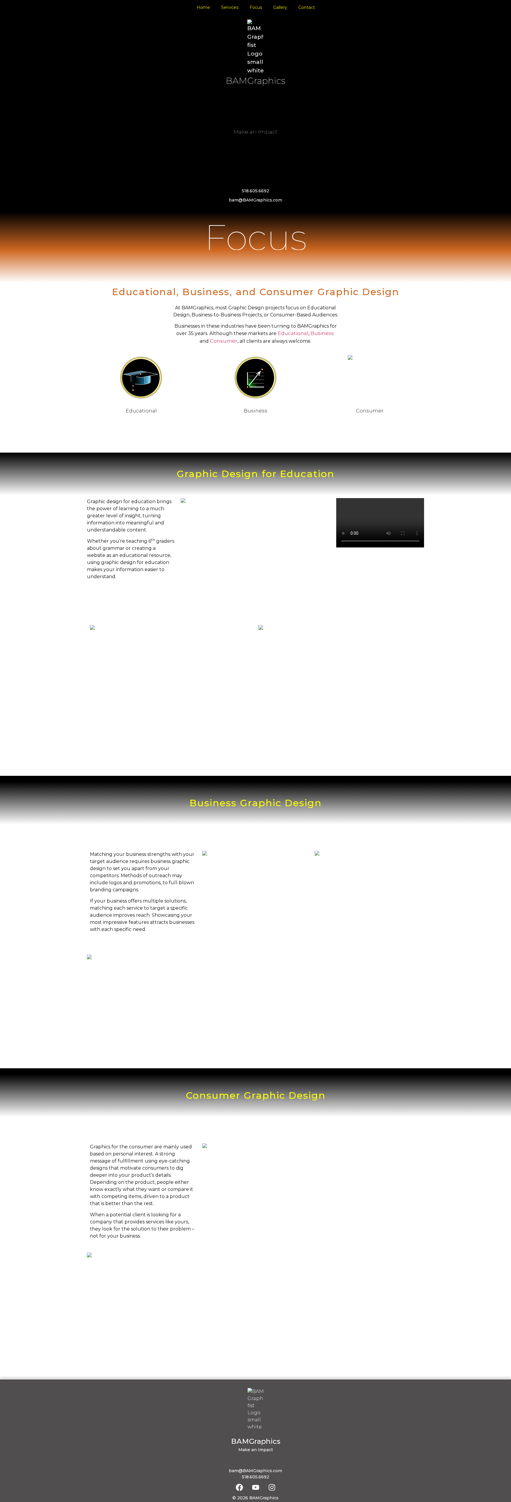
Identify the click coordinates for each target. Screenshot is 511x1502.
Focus (256, 7)
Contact (306, 7)
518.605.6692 (255, 191)
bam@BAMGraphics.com (255, 200)
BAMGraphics (255, 81)
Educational (293, 333)
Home (203, 7)
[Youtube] (255, 1487)
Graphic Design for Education (255, 473)
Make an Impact (255, 132)
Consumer (223, 341)
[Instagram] (271, 1487)
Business (322, 333)
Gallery (280, 7)
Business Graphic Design (256, 803)
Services (229, 7)
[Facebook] (239, 1487)
